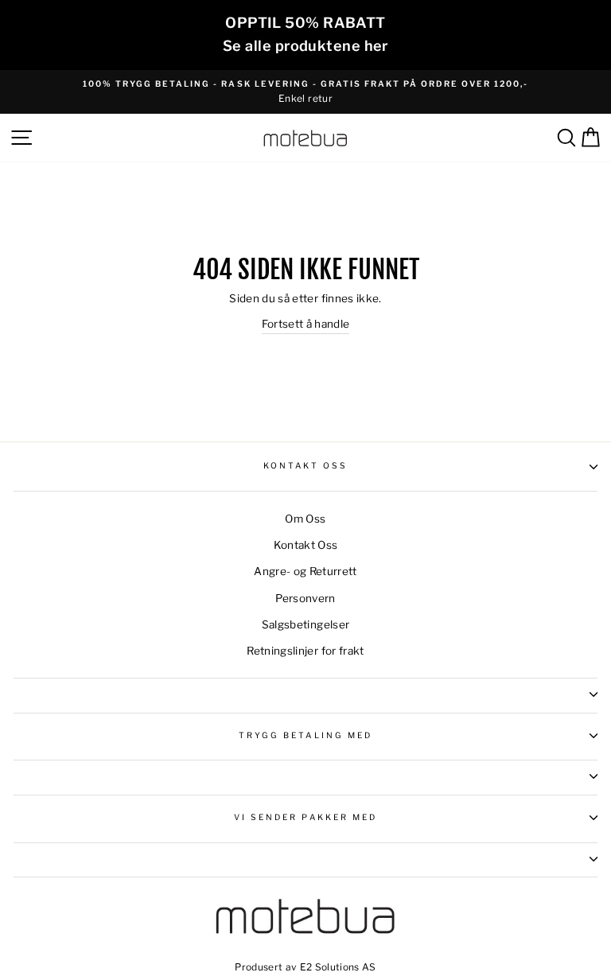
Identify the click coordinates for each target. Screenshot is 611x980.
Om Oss (305, 518)
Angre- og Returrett (305, 571)
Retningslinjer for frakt (305, 650)
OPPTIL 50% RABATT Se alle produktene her (305, 34)
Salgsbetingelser (305, 624)
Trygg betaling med (305, 735)
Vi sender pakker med (305, 817)
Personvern (305, 598)
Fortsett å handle (306, 323)
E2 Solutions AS (338, 967)
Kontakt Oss (305, 466)
